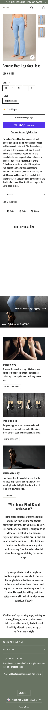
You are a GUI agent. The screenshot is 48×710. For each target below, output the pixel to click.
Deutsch (22, 692)
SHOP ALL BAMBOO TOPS (11, 386)
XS (6, 88)
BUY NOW (9, 495)
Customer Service (13, 641)
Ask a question (10, 202)
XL (32, 88)
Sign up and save (12, 658)
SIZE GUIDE (8, 194)
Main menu (9, 649)
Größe (6, 83)
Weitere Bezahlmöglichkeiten (24, 132)
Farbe (5, 96)
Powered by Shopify (24, 707)
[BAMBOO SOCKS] (24, 405)
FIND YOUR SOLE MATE (11, 439)
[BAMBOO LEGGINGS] (24, 457)
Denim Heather (11, 100)
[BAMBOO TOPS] (24, 348)
